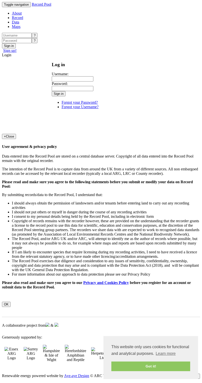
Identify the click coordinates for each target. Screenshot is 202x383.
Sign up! (10, 50)
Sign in (9, 46)
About (17, 13)
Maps (16, 26)
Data (15, 22)
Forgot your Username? (80, 107)
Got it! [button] (151, 366)
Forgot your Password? (80, 102)
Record (17, 18)
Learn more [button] (166, 353)
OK (6, 304)
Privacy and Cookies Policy (106, 283)
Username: (60, 74)
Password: (60, 83)
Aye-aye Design (76, 376)
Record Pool (41, 4)
